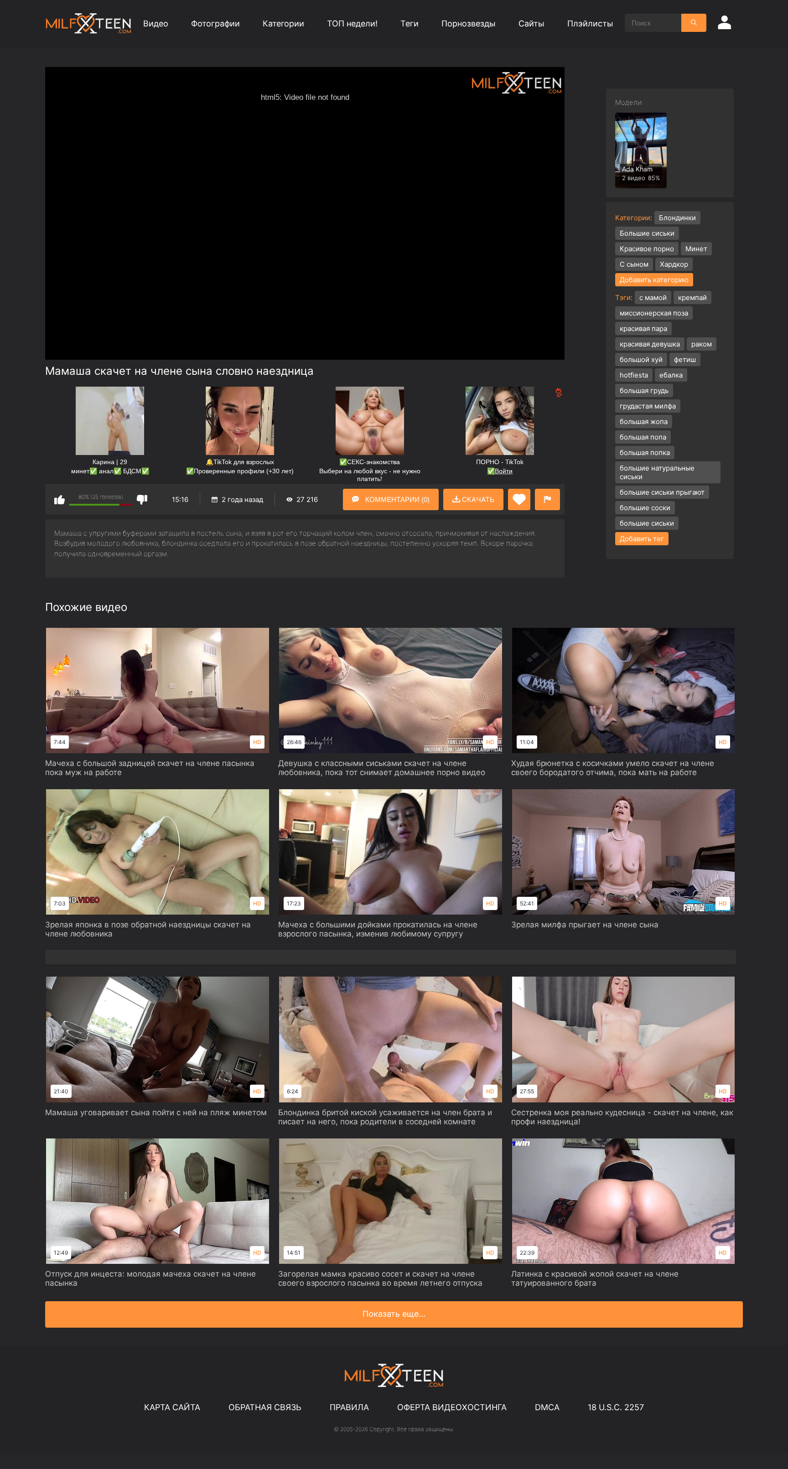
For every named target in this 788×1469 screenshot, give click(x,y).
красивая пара (643, 328)
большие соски (645, 507)
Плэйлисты (590, 23)
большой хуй (641, 359)
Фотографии (215, 23)
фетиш (685, 359)
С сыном (634, 264)
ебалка (671, 375)
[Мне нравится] (59, 499)
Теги (409, 23)
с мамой (653, 297)
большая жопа (644, 421)
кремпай (692, 297)
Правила (349, 1407)
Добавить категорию (654, 279)
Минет (696, 248)
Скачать (477, 499)
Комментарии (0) (396, 499)
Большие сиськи (647, 233)
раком (701, 344)
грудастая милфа (648, 406)
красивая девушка (650, 344)
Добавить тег (642, 538)
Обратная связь (264, 1407)
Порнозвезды (468, 23)
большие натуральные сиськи (657, 472)
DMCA (547, 1407)
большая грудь (644, 390)
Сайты (531, 23)
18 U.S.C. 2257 (616, 1407)
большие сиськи (647, 523)
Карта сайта (172, 1407)
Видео (155, 23)
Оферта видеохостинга (452, 1407)
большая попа (643, 437)
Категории (283, 23)
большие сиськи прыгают (662, 492)
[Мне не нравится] (142, 499)
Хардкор (674, 264)
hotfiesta (634, 375)
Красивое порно (647, 248)
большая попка (645, 452)
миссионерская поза (654, 313)
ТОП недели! (352, 23)
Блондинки (677, 217)
